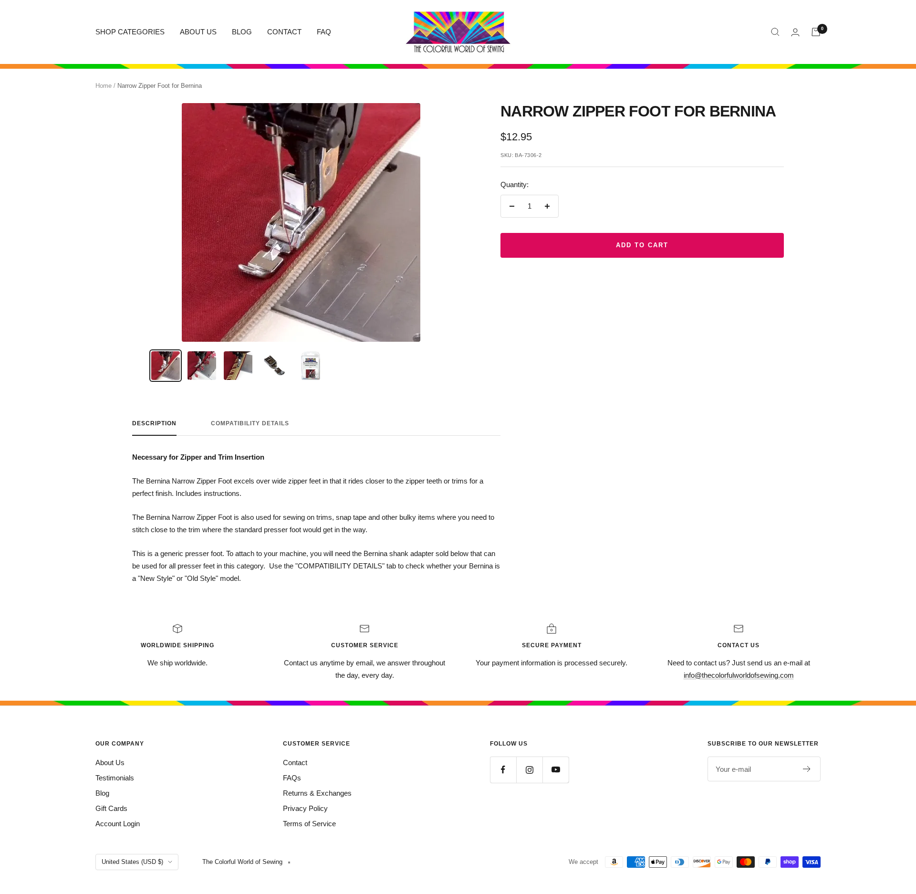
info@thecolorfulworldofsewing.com (739, 675)
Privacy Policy (305, 808)
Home (103, 85)
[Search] (775, 32)
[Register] (807, 769)
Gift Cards (111, 808)
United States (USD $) (132, 861)
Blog (102, 793)
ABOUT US (198, 32)
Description (154, 423)
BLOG (242, 32)
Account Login (117, 824)
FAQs (292, 778)
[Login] (795, 32)
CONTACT (284, 32)
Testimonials (114, 778)
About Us (110, 762)
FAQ (324, 32)
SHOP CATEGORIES (130, 32)
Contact (295, 762)
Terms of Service (309, 824)
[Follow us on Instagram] (529, 770)
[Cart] (816, 32)
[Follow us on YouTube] (555, 770)
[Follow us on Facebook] (503, 770)
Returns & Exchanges (317, 793)
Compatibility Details (250, 423)
